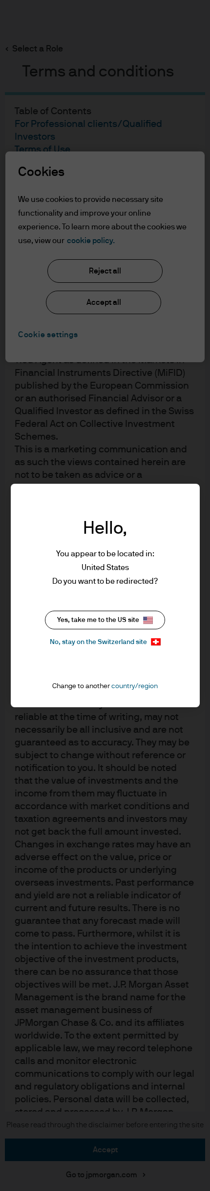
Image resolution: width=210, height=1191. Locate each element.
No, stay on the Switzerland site (98, 642)
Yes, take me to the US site (98, 620)
